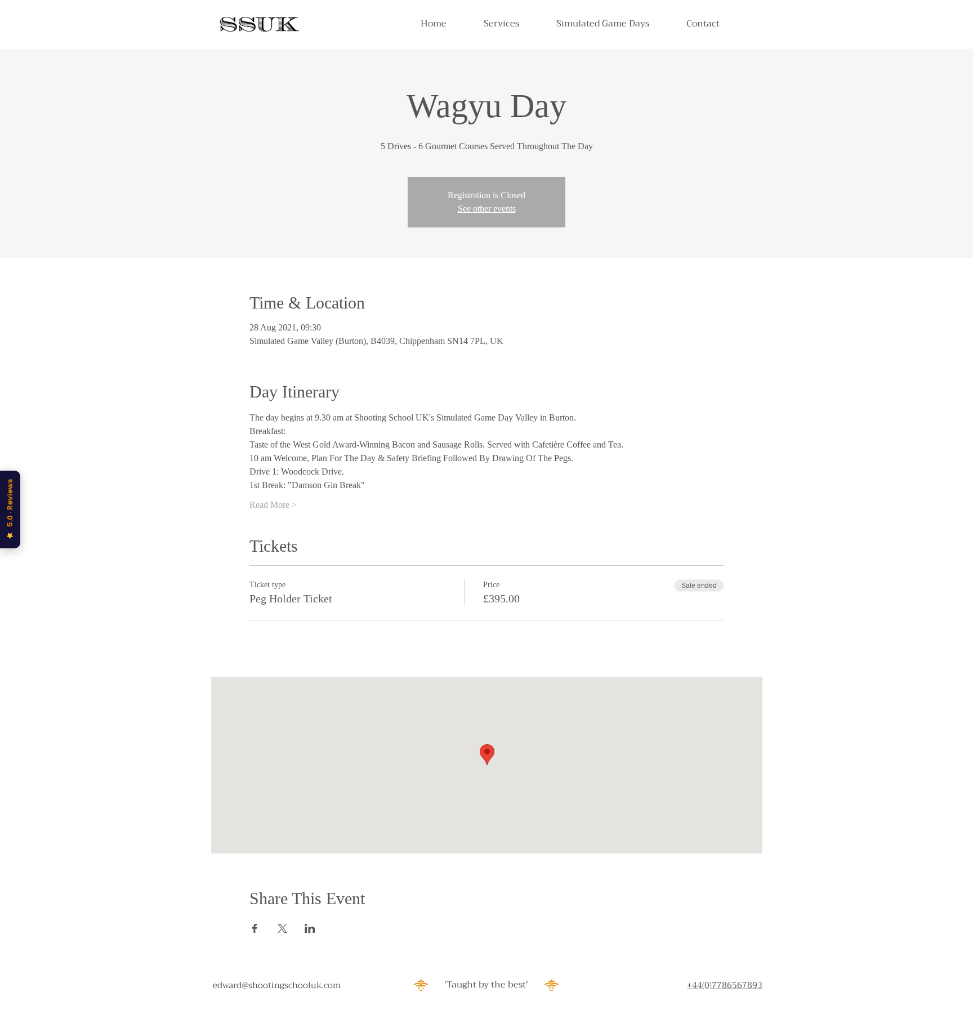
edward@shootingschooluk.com (277, 985)
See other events (487, 208)
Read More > (273, 505)
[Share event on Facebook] (254, 928)
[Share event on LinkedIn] (310, 928)
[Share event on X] (282, 928)
